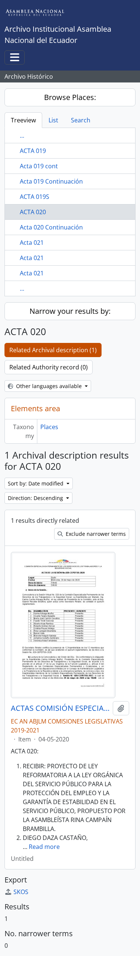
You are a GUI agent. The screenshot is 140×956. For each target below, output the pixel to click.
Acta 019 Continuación (51, 181)
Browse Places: (70, 97)
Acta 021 (32, 242)
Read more (44, 847)
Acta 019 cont (39, 166)
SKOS (20, 892)
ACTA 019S (34, 197)
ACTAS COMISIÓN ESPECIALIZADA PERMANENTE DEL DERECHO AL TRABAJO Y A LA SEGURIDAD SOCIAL (60, 708)
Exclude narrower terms (95, 533)
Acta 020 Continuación (51, 227)
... (22, 135)
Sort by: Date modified (36, 483)
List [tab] (53, 120)
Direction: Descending (36, 498)
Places (49, 427)
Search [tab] (80, 120)
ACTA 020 (33, 212)
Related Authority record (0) (48, 367)
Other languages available (49, 386)
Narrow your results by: (70, 311)
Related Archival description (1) (53, 350)
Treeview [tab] (23, 120)
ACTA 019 (33, 151)
